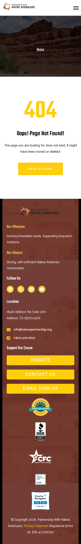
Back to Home (41, 169)
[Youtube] (41, 289)
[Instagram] (20, 289)
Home (40, 50)
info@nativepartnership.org (33, 329)
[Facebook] (10, 289)
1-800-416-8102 (24, 338)
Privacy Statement (36, 526)
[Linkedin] (31, 289)
